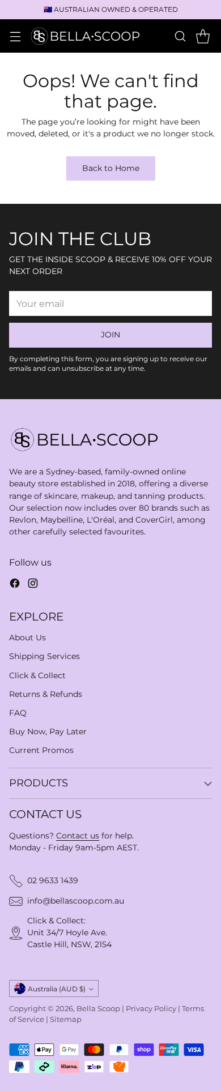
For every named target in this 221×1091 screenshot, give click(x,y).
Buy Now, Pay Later (48, 731)
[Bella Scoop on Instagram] (33, 584)
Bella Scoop (98, 1008)
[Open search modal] (180, 36)
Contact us (77, 836)
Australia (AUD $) (57, 989)
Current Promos (41, 750)
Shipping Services (44, 656)
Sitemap (66, 1019)
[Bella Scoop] (86, 36)
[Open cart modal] (202, 36)
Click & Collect (37, 675)
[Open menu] (15, 36)
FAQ (18, 713)
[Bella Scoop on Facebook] (15, 584)
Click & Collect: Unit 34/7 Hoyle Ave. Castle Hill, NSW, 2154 (69, 932)
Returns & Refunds (45, 694)
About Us (27, 637)
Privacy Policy (151, 1008)
